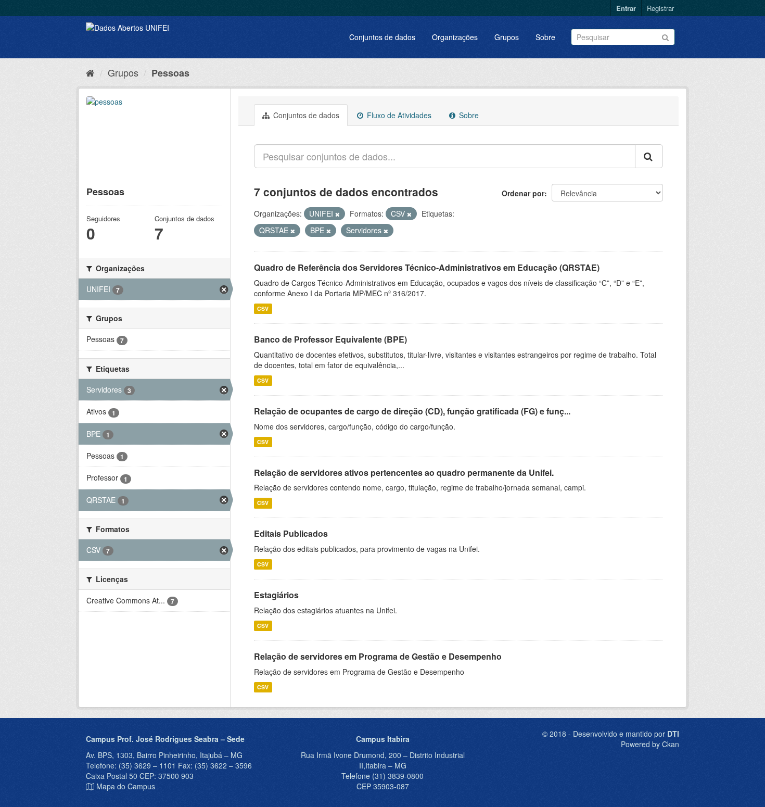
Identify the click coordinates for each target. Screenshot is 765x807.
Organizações (455, 37)
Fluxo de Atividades (398, 115)
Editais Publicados (291, 533)
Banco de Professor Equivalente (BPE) (330, 339)
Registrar (660, 8)
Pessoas (170, 73)
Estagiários (276, 595)
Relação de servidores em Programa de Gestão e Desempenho (378, 656)
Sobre (545, 37)
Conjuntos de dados (382, 37)
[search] (649, 156)
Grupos (506, 37)
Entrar (626, 8)
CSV (263, 308)
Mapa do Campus (125, 786)
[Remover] (337, 214)
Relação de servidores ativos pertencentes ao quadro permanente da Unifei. (404, 472)
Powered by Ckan (650, 744)
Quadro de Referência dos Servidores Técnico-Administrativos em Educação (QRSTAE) (427, 267)
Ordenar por (523, 193)
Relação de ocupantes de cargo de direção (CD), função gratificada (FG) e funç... (412, 411)
